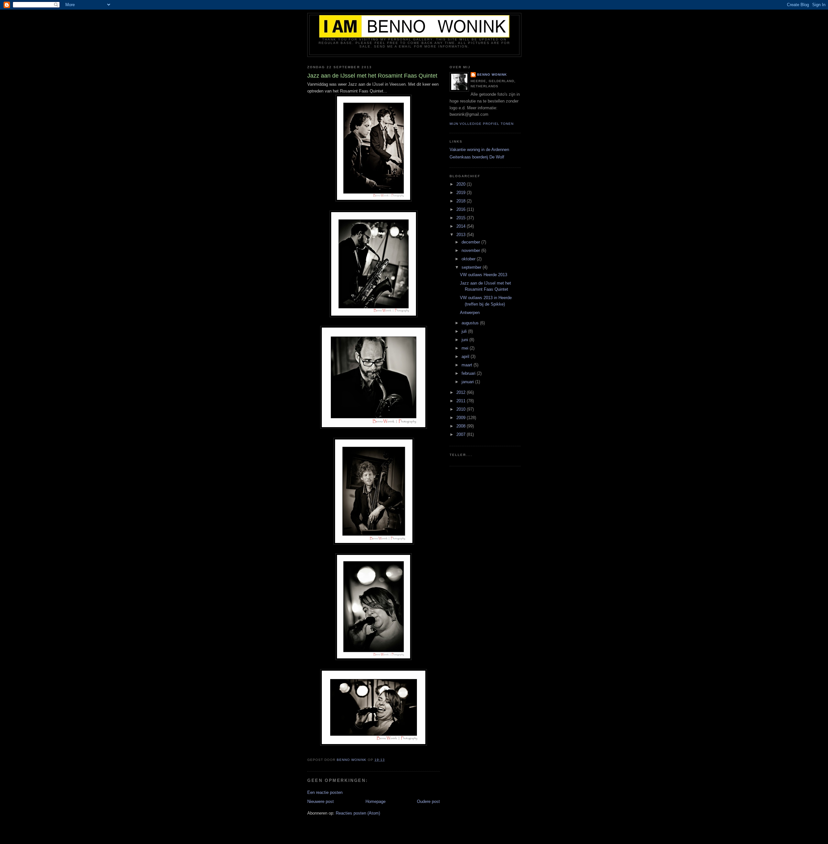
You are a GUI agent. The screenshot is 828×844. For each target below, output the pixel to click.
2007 (461, 434)
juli (465, 331)
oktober (469, 258)
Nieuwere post (320, 801)
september (472, 267)
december (471, 242)
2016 (461, 209)
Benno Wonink (492, 74)
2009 (461, 417)
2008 (461, 426)
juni (465, 339)
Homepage (375, 801)
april (466, 356)
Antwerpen (470, 312)
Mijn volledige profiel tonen (482, 123)
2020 (461, 184)
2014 (461, 226)
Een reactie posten (325, 792)
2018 (461, 201)
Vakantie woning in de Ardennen (479, 149)
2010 (461, 409)
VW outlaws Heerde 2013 (483, 274)
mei (466, 348)
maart (468, 364)
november (471, 250)
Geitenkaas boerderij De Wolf (477, 157)
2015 (461, 217)
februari (469, 373)
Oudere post (428, 801)
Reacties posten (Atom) (358, 813)
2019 (461, 192)
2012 (461, 392)
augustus (471, 322)
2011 (461, 400)
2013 (461, 234)
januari (468, 381)
